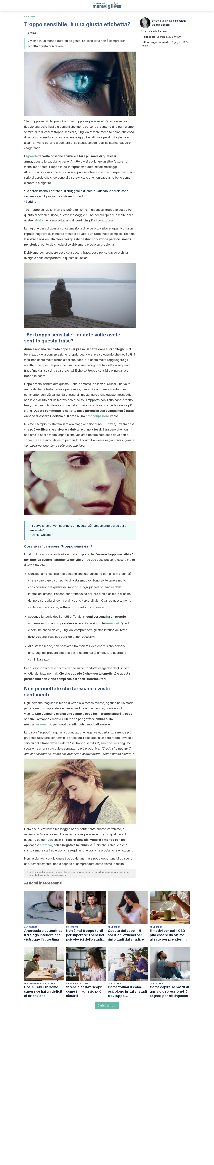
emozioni (112, 623)
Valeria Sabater (161, 24)
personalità (42, 724)
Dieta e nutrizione (77, 983)
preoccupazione (98, 416)
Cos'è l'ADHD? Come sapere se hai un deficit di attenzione (43, 991)
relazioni (39, 220)
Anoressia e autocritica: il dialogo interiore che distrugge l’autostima (44, 935)
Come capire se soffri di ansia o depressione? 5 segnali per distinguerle (169, 991)
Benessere (29, 16)
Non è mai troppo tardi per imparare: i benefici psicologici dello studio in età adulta (85, 935)
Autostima (30, 927)
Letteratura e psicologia (39, 983)
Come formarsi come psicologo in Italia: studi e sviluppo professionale (127, 991)
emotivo (46, 845)
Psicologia (114, 983)
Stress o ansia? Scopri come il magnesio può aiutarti (84, 991)
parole (33, 156)
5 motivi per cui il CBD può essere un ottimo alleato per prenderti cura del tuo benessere (168, 935)
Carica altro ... (107, 1005)
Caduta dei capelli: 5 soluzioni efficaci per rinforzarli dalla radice (126, 935)
